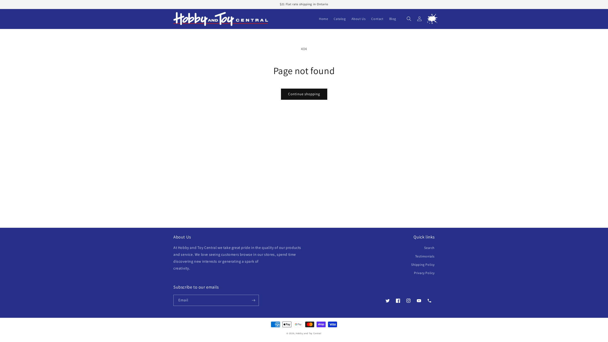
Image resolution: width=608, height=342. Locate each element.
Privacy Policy (424, 273)
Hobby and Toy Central (309, 333)
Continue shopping (304, 94)
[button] (409, 19)
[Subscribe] (253, 300)
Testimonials (425, 256)
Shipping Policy (423, 264)
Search (429, 248)
